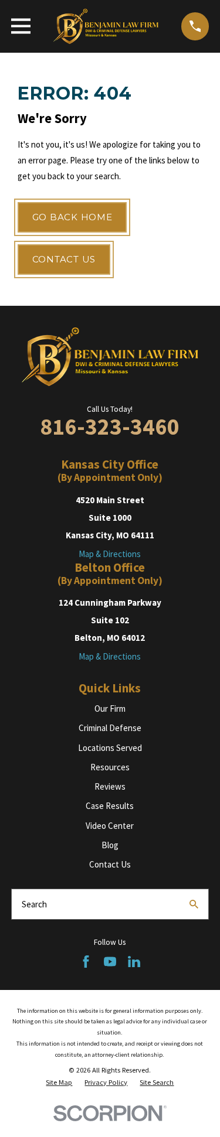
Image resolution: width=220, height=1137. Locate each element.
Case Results (110, 805)
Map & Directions (110, 553)
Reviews (110, 786)
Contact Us (64, 259)
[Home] (106, 26)
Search (34, 904)
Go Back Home (72, 217)
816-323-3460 (110, 426)
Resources (110, 767)
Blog (110, 845)
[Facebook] (86, 961)
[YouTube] (110, 961)
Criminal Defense (110, 727)
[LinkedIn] (134, 961)
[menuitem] (59, 1082)
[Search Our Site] (193, 904)
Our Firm (110, 708)
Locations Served (110, 747)
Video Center (110, 825)
